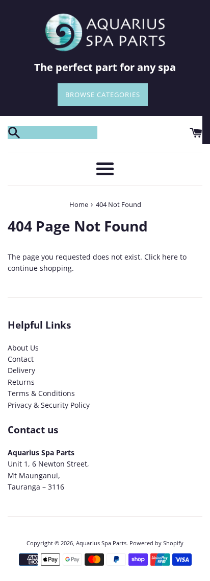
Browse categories (102, 94)
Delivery (21, 370)
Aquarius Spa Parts (101, 543)
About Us (23, 348)
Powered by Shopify (156, 543)
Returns (21, 382)
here (170, 257)
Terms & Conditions (41, 393)
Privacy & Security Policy (49, 405)
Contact (21, 359)
